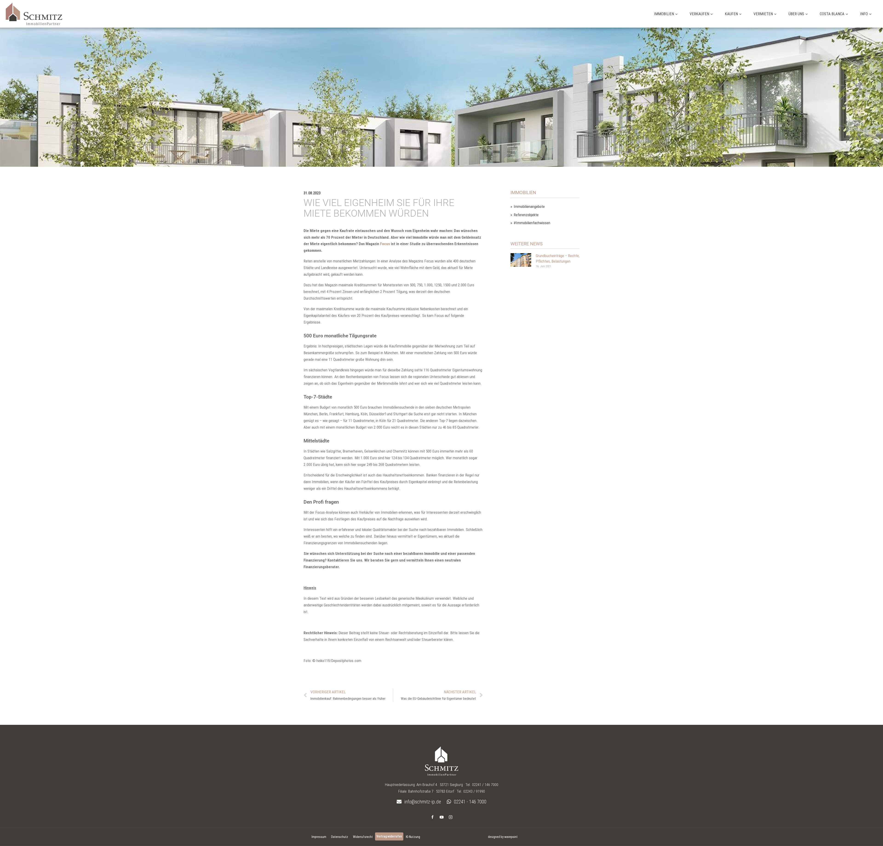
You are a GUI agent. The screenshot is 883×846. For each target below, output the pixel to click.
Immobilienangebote (529, 206)
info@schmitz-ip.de (422, 802)
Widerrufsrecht (363, 837)
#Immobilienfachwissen (532, 223)
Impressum (319, 837)
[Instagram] (450, 817)
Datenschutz (339, 837)
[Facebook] (432, 817)
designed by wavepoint (503, 837)
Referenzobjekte (526, 215)
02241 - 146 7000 (469, 802)
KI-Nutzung (413, 837)
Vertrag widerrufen (389, 836)
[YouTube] (441, 817)
